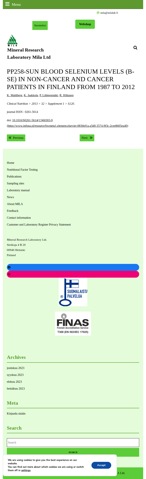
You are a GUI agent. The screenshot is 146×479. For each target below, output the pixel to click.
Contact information (19, 217)
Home (10, 162)
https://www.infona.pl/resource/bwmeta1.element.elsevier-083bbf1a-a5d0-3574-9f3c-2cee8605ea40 (67, 125)
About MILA (15, 204)
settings (25, 470)
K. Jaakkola (31, 95)
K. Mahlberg (14, 95)
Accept (101, 465)
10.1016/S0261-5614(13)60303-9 (32, 120)
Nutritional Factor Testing (22, 169)
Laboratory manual (18, 190)
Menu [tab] (16, 4)
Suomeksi (41, 27)
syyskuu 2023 (15, 374)
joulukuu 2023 (15, 368)
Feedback (12, 210)
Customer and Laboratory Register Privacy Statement (39, 224)
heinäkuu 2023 (16, 388)
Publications (14, 176)
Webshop (85, 24)
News (10, 197)
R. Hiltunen (67, 95)
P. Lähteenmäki (49, 95)
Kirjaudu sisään (16, 413)
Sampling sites (15, 183)
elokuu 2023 (14, 381)
